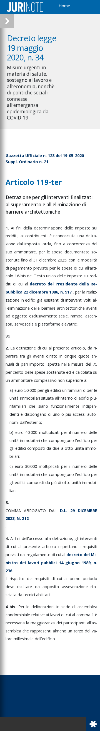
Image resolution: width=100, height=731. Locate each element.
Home (64, 5)
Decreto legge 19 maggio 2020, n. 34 (31, 48)
